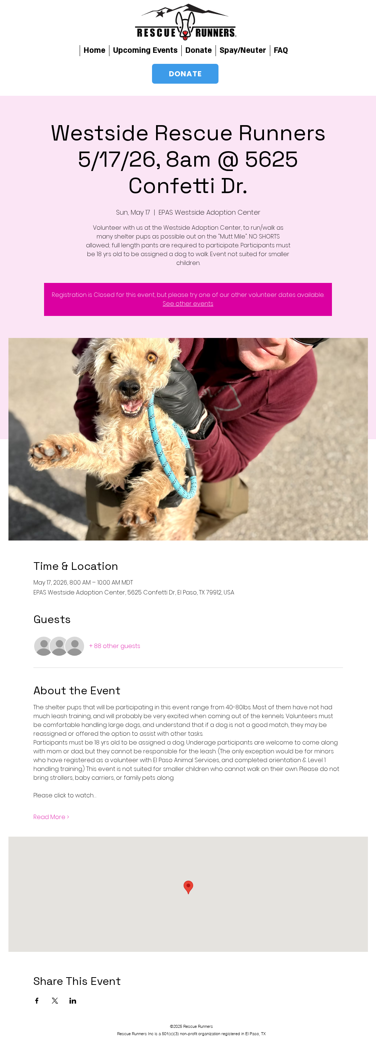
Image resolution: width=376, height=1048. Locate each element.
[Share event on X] (54, 1001)
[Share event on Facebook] (36, 1001)
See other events (188, 303)
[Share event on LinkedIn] (72, 1001)
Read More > (51, 817)
